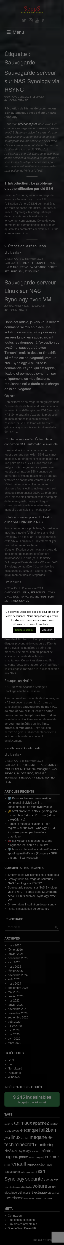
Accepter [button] (47, 630)
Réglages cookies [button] (24, 630)
